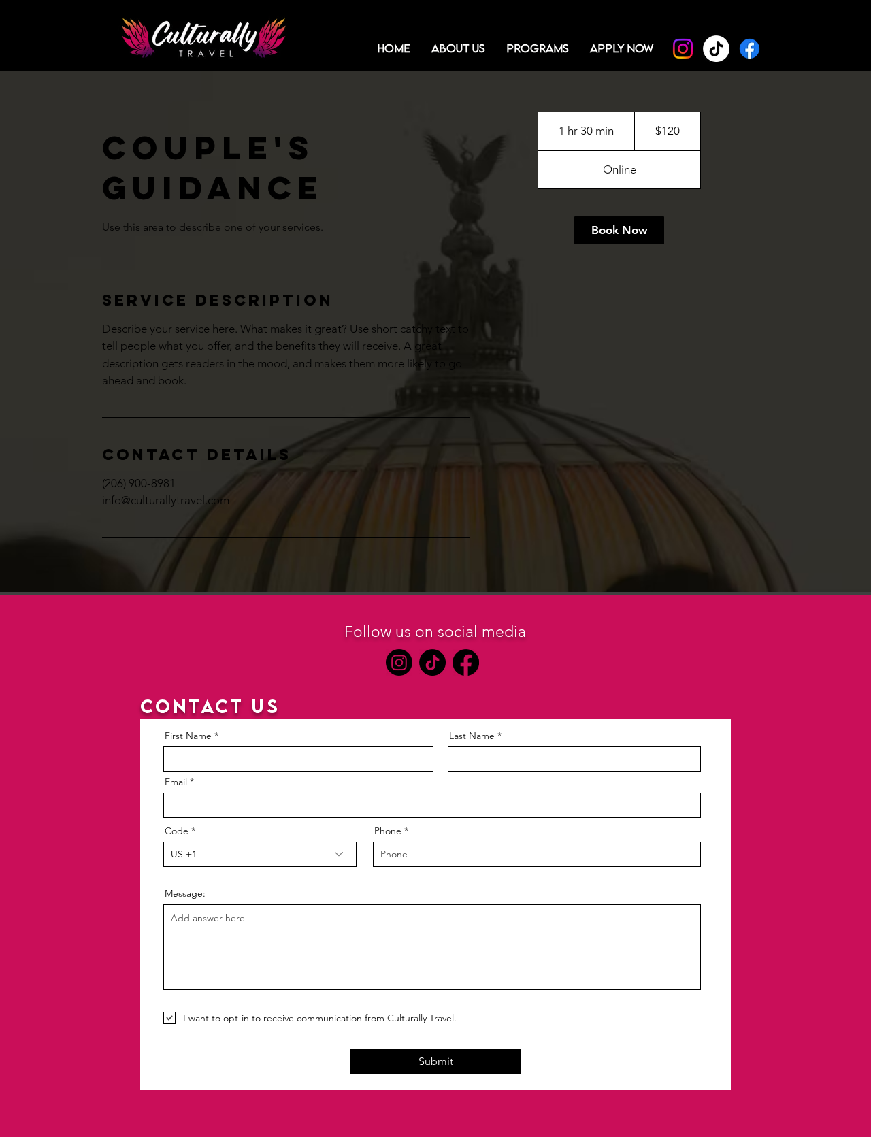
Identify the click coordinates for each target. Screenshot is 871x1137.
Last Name (472, 735)
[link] (619, 230)
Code (176, 831)
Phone (387, 831)
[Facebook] (749, 48)
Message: (185, 893)
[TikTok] (716, 48)
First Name (188, 735)
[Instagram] (683, 48)
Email (176, 782)
